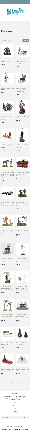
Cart (28, 1)
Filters (25, 40)
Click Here (13, 399)
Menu (4, 1)
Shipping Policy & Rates (15, 405)
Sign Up (25, 417)
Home (2, 23)
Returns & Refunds (15, 406)
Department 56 (9, 23)
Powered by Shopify (18, 426)
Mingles (11, 426)
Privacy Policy (15, 408)
